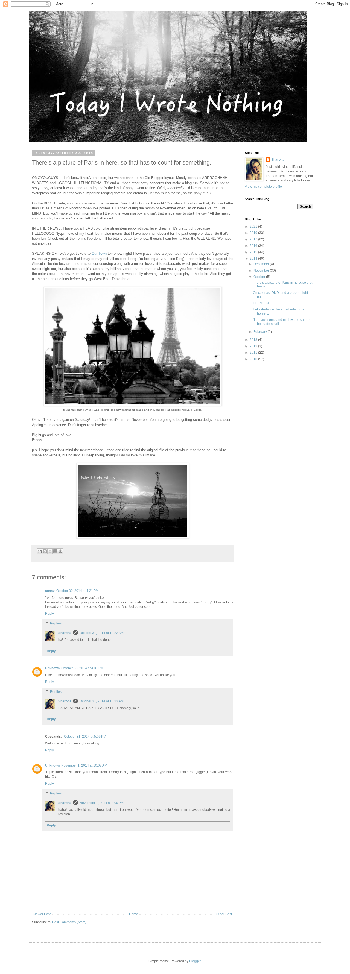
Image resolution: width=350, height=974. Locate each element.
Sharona (64, 633)
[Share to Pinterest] (60, 551)
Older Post (224, 914)
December (261, 264)
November (261, 270)
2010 (254, 359)
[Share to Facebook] (55, 551)
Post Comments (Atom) (69, 922)
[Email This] (39, 551)
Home (133, 914)
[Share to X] (50, 551)
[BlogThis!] (45, 551)
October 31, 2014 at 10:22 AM (102, 633)
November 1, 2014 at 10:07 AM (84, 765)
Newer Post (42, 914)
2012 (254, 346)
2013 (254, 340)
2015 (254, 252)
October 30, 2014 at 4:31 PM (82, 668)
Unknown (52, 668)
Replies (56, 623)
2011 (254, 352)
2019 (254, 233)
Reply (49, 613)
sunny (50, 591)
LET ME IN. (261, 303)
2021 (254, 226)
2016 (254, 246)
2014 (254, 258)
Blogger (195, 961)
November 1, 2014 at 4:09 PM (102, 803)
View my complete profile (263, 187)
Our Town (99, 253)
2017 (254, 239)
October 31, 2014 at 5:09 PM (85, 736)
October (259, 277)
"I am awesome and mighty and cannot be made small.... (281, 321)
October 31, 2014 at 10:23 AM (102, 701)
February (260, 332)
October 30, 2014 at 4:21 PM (77, 591)
